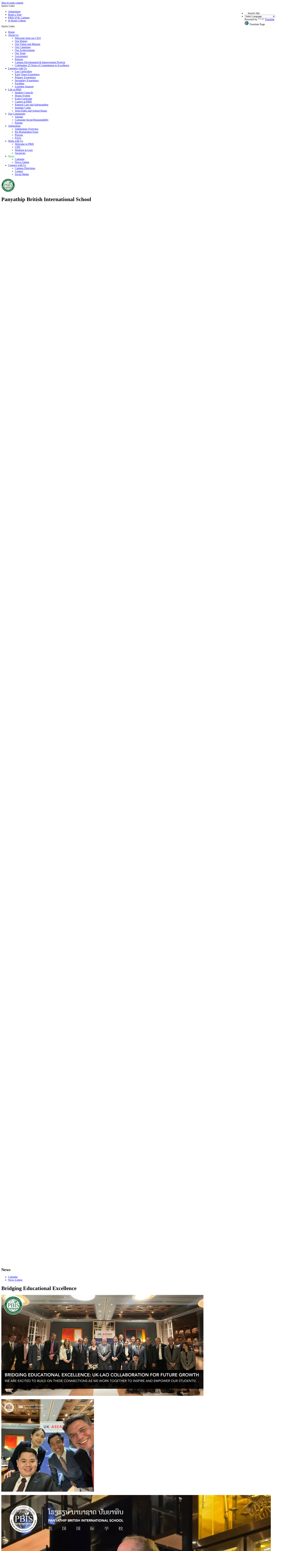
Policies (19, 59)
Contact (19, 171)
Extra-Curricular (23, 98)
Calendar (19, 159)
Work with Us (15, 141)
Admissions (14, 11)
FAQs (18, 138)
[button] (16, 26)
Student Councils (24, 92)
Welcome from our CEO (28, 38)
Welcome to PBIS (24, 144)
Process (19, 134)
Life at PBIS (14, 89)
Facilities (19, 83)
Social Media (22, 174)
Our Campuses (23, 47)
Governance (21, 56)
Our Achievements (25, 50)
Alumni (19, 116)
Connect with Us (17, 165)
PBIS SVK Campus (18, 17)
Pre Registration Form (26, 131)
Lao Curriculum (23, 71)
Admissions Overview (27, 128)
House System (22, 95)
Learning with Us (17, 68)
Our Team (20, 53)
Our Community (17, 113)
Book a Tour (15, 14)
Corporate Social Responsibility (31, 119)
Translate (269, 19)
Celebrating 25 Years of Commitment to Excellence (42, 65)
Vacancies (20, 153)
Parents (19, 122)
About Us (13, 35)
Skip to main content (12, 2)
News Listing (22, 162)
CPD (17, 147)
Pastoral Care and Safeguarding (31, 104)
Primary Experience (25, 77)
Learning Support (24, 86)
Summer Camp (23, 107)
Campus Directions (25, 168)
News (11, 156)
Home (11, 32)
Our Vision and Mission (27, 44)
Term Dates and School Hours (31, 110)
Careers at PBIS (23, 101)
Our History (21, 41)
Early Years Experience (27, 74)
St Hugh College (17, 20)
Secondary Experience (27, 80)
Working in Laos (24, 150)
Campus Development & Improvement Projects (40, 62)
